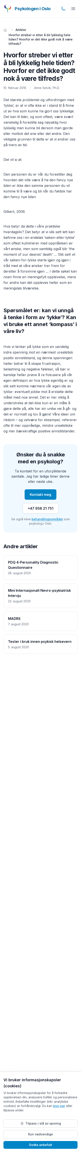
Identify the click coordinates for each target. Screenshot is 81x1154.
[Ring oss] (63, 9)
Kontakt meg (40, 494)
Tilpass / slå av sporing (43, 1123)
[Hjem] (5, 30)
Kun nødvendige (40, 1134)
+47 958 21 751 (40, 508)
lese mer (59, 1106)
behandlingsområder (47, 519)
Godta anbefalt (40, 1145)
